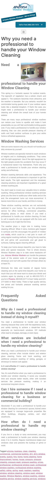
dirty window (39, 454)
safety (2, 470)
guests (9, 457)
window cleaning (15, 473)
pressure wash (14, 462)
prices (40, 462)
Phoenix (11, 279)
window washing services (26, 478)
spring (15, 470)
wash (21, 470)
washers (27, 470)
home (20, 457)
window (3, 473)
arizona (10, 451)
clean (25, 451)
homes (15, 459)
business (18, 451)
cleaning (32, 451)
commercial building (20, 454)
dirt (31, 454)
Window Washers (14, 476)
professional (5, 465)
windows (42, 478)
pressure (29, 459)
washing (35, 470)
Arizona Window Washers (15, 255)
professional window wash (23, 465)
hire (15, 457)
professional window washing (28, 468)
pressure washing (29, 462)
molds (7, 234)
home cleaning (30, 457)
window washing (30, 476)
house (21, 459)
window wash (29, 473)
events (3, 457)
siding (8, 470)
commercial (5, 454)
